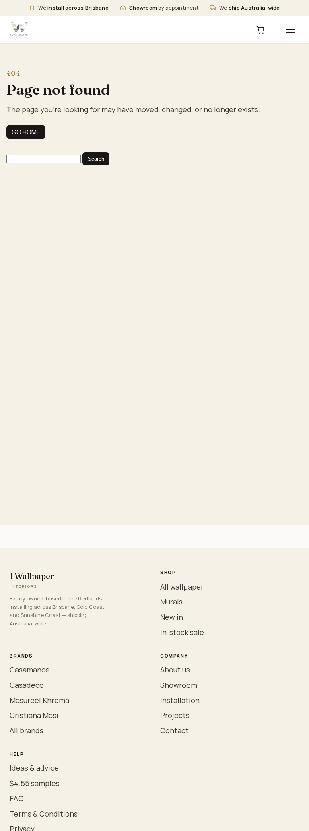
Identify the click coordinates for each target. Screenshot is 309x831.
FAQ (17, 798)
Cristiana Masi (34, 715)
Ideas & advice (34, 768)
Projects (175, 715)
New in (171, 617)
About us (175, 669)
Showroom (178, 685)
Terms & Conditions (44, 814)
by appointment (164, 7)
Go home (26, 132)
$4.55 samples (35, 783)
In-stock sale (182, 632)
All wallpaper (182, 587)
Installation (180, 700)
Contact (174, 730)
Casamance (30, 669)
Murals (171, 601)
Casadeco (27, 685)
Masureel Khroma (39, 700)
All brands (26, 730)
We (73, 7)
